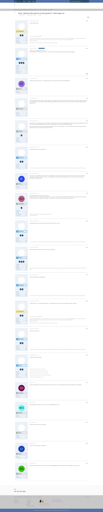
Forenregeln (16, 501)
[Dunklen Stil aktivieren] (83, 1)
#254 (87, 354)
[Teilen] (88, 17)
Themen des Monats (30, 505)
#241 (87, 20)
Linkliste (28, 504)
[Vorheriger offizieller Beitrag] (87, 74)
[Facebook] (40, 501)
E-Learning (29, 502)
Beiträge (17, 40)
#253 (87, 328)
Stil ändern (87, 496)
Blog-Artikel (18, 41)
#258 (87, 443)
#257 (87, 422)
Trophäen (17, 39)
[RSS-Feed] (43, 501)
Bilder (17, 70)
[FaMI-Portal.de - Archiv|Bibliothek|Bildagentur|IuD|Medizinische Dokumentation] (51, 6)
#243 (87, 78)
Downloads (29, 501)
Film (15, 491)
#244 (87, 98)
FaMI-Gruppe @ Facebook (57, 501)
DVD (18, 491)
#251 (87, 274)
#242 (87, 48)
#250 (87, 247)
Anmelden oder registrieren (76, 1)
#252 (87, 301)
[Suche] (87, 1)
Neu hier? (15, 502)
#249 (87, 220)
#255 (87, 382)
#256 (87, 402)
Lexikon (28, 503)
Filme (20, 491)
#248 (87, 193)
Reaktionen (18, 37)
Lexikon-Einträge (18, 71)
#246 (87, 147)
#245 (87, 120)
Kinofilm (24, 491)
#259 (87, 463)
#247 (87, 173)
